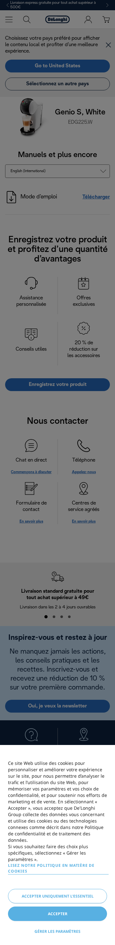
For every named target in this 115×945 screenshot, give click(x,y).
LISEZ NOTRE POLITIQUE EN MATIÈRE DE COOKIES (51, 868)
